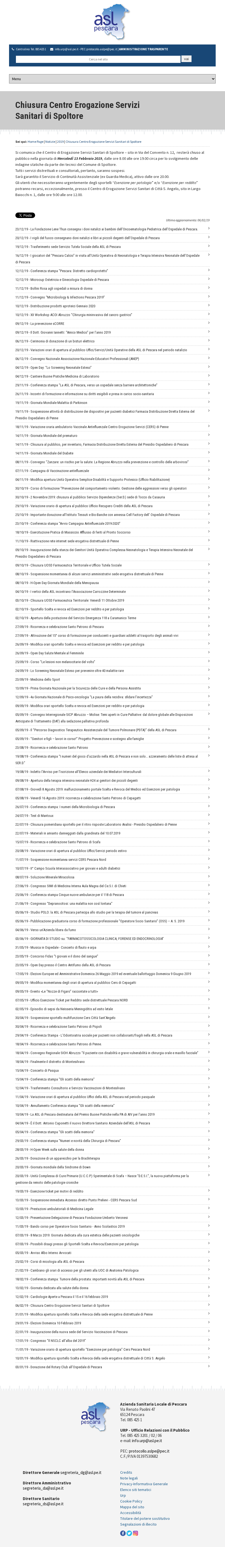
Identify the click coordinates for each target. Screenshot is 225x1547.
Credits (126, 1472)
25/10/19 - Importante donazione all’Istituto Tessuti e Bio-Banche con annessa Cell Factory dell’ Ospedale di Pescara (97, 515)
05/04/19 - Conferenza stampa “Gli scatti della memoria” (55, 1132)
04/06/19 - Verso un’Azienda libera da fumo (45, 930)
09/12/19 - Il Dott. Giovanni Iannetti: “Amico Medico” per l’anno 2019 (63, 332)
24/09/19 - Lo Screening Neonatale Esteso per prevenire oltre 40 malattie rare (69, 671)
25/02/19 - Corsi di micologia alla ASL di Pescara (49, 1262)
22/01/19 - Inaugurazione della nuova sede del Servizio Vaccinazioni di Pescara (71, 1332)
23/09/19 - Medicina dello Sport (37, 679)
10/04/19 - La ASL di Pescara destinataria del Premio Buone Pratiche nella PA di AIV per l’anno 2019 (84, 1114)
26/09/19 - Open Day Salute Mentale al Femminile (49, 653)
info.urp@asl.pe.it (66, 49)
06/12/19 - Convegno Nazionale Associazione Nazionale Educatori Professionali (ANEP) (77, 359)
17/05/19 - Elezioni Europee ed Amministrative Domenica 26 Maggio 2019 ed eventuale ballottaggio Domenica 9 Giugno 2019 (103, 974)
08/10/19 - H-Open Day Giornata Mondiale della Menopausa (57, 583)
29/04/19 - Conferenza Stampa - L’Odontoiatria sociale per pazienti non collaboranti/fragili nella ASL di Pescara (93, 1035)
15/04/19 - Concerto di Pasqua (37, 1070)
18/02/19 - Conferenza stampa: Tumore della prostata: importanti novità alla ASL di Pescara (79, 1279)
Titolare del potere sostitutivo (145, 1518)
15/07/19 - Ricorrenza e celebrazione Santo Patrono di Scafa (57, 842)
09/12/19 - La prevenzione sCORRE (39, 324)
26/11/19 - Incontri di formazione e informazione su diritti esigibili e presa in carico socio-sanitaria (84, 394)
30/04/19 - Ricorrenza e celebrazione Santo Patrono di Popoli (58, 1026)
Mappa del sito (132, 1506)
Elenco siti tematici (135, 1489)
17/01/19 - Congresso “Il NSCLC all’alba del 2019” (50, 1341)
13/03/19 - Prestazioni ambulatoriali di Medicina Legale (54, 1209)
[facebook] (123, 1532)
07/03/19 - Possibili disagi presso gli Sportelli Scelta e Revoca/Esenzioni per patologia (77, 1244)
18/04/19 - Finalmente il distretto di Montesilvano (50, 1062)
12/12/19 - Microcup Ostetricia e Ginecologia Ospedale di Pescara (62, 280)
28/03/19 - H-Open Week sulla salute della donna (49, 1149)
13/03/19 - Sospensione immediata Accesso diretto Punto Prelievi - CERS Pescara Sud (76, 1200)
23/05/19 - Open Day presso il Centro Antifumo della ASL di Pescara (63, 965)
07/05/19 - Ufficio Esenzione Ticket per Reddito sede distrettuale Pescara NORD (71, 1000)
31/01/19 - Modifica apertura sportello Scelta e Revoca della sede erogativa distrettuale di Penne (84, 1314)
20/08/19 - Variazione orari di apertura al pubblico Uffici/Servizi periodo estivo (71, 851)
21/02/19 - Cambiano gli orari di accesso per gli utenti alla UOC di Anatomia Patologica (77, 1270)
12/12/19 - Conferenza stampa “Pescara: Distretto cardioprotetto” (61, 271)
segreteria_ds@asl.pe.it (43, 1503)
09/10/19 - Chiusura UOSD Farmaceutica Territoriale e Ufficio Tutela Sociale (68, 565)
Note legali (129, 1478)
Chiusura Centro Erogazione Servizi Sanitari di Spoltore (103, 141)
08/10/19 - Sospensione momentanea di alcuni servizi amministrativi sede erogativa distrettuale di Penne (89, 574)
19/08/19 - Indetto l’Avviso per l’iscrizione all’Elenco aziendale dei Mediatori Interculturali (78, 772)
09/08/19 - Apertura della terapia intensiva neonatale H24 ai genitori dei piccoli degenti (76, 780)
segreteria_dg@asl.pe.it (81, 1472)
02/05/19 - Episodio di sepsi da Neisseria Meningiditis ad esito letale (64, 1009)
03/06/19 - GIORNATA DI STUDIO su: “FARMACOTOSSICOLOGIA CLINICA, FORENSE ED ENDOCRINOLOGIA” (89, 939)
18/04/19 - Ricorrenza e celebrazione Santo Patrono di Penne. (58, 1044)
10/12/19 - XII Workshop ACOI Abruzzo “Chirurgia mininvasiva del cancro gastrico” (73, 315)
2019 (60, 141)
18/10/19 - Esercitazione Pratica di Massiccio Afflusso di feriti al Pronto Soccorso (73, 532)
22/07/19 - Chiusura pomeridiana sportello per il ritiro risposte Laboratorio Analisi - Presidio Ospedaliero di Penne (96, 824)
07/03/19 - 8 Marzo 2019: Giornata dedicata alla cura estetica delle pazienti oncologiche (77, 1235)
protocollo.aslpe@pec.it (101, 49)
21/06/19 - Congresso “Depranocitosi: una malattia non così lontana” (64, 903)
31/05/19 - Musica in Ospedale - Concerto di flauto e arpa (55, 947)
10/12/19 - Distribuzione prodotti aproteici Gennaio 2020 (55, 306)
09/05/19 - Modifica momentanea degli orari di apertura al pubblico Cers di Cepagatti (75, 983)
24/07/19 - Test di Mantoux (34, 816)
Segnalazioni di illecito (138, 1524)
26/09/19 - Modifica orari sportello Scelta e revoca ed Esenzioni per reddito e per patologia (79, 644)
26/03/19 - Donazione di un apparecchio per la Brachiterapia (57, 1158)
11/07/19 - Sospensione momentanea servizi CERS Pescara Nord (60, 860)
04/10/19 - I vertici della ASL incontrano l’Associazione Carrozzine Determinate (70, 592)
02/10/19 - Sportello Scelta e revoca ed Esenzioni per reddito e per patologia (69, 609)
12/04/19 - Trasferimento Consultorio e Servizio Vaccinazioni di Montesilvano (70, 1088)
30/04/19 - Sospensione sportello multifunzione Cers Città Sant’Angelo (65, 1018)
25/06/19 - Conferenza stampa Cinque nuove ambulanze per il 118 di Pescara (69, 895)
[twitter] (129, 1532)
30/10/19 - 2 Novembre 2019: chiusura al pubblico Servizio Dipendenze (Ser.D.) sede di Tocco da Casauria (90, 497)
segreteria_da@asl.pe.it (43, 1488)
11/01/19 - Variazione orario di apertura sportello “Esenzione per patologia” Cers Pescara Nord (82, 1349)
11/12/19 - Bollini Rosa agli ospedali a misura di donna (53, 288)
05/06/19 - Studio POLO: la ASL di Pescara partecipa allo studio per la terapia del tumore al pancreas (86, 912)
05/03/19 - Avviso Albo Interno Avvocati (43, 1253)
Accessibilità (130, 1512)
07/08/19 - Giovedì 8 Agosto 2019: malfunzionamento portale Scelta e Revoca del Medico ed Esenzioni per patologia (97, 789)
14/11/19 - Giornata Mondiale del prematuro (46, 436)
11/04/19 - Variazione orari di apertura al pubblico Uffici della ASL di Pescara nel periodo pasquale (85, 1097)
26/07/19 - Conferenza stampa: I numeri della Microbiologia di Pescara (65, 807)
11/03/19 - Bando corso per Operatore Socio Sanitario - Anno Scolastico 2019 (70, 1226)
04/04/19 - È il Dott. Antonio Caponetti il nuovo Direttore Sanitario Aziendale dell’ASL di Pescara (82, 1123)
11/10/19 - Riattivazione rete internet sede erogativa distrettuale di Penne (67, 541)
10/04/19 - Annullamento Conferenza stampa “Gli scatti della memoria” (65, 1106)
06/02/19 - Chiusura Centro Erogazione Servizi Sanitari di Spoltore (62, 1305)
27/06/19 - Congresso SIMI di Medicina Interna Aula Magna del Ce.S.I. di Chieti (70, 886)
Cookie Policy (131, 1501)
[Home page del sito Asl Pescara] (112, 21)
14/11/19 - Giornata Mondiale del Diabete (44, 453)
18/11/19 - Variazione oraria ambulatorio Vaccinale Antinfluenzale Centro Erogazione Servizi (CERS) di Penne (91, 427)
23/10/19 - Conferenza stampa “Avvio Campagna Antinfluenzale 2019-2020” (67, 523)
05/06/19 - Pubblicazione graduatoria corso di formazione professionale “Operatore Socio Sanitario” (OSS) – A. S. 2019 (99, 921)
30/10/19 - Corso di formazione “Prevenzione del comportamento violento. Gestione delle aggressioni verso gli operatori (101, 488)
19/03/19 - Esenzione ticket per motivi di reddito (49, 1191)
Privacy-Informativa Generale (144, 1483)
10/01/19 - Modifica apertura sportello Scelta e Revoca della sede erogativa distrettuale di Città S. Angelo (90, 1358)
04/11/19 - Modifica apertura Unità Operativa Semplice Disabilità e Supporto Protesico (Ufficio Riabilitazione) (92, 479)
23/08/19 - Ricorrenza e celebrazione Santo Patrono (51, 747)
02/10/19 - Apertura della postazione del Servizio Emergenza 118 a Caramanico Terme (75, 618)
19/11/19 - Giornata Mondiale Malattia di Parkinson (51, 403)
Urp (123, 1495)
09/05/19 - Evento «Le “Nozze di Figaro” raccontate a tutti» (56, 991)
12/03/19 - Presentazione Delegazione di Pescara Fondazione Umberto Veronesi (71, 1218)
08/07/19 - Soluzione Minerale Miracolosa (44, 877)
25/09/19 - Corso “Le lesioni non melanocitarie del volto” (55, 662)
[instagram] (135, 1532)
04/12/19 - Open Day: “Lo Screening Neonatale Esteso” (53, 367)
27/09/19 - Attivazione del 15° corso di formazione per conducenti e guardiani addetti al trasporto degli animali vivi (96, 635)
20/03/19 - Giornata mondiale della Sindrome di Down (53, 1167)
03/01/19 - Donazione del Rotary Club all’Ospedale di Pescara (58, 1367)
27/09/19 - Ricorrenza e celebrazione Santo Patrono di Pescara (59, 627)
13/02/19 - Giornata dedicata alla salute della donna (51, 1288)
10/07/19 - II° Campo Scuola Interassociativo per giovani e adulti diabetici (67, 868)
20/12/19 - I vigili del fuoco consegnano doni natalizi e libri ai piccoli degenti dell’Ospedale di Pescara (87, 238)
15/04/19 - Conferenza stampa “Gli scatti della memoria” (55, 1079)
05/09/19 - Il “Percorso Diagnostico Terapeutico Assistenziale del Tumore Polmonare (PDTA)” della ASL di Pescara (95, 730)
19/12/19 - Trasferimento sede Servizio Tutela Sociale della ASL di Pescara (68, 247)
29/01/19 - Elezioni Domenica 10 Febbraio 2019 (48, 1323)
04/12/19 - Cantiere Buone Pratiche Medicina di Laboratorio (57, 376)
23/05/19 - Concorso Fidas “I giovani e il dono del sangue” (56, 956)
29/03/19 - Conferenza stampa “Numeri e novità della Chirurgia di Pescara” (68, 1141)
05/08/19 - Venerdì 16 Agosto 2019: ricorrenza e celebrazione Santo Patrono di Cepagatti (78, 798)
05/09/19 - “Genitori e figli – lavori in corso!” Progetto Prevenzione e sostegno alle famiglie (79, 739)
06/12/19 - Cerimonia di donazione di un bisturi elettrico (55, 341)
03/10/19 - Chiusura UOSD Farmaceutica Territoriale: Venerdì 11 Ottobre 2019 (69, 600)
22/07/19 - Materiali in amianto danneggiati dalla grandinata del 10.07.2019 (67, 833)
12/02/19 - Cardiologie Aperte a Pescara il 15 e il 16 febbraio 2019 (61, 1297)
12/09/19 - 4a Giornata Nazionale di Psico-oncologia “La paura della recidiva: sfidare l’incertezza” (84, 697)
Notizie (50, 141)
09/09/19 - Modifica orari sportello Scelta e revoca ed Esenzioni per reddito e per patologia (79, 706)
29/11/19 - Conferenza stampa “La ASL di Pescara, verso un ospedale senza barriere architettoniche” (86, 385)
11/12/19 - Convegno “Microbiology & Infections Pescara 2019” (60, 297)
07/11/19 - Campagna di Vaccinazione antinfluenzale (52, 471)
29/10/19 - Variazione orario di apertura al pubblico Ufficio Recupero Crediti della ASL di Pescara (84, 506)
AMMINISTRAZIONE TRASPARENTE (143, 49)
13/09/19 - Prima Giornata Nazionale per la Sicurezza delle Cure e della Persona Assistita (78, 688)
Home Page (35, 141)
